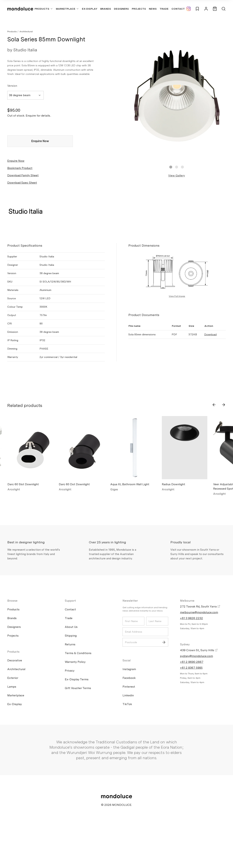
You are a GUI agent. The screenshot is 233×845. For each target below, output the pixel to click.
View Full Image (177, 296)
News (153, 8)
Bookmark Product (19, 168)
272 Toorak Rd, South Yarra (198, 606)
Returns (70, 644)
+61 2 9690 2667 (191, 662)
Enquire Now (40, 141)
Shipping (71, 635)
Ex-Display (89, 8)
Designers (121, 8)
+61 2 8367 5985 (191, 667)
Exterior (12, 678)
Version (12, 85)
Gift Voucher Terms (78, 688)
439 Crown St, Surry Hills (197, 650)
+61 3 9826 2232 (191, 618)
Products (42, 8)
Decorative (14, 660)
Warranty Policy (75, 662)
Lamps (11, 686)
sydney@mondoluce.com (196, 656)
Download (210, 334)
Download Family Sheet (23, 175)
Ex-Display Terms (76, 679)
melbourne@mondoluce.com (199, 612)
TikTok (127, 704)
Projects (139, 8)
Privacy (69, 670)
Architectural (26, 31)
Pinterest (129, 686)
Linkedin (128, 695)
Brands (105, 8)
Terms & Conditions (78, 653)
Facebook (129, 678)
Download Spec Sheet (22, 182)
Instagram (129, 669)
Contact (178, 8)
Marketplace (65, 8)
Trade (164, 8)
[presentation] (214, 405)
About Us (71, 627)
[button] (171, 167)
